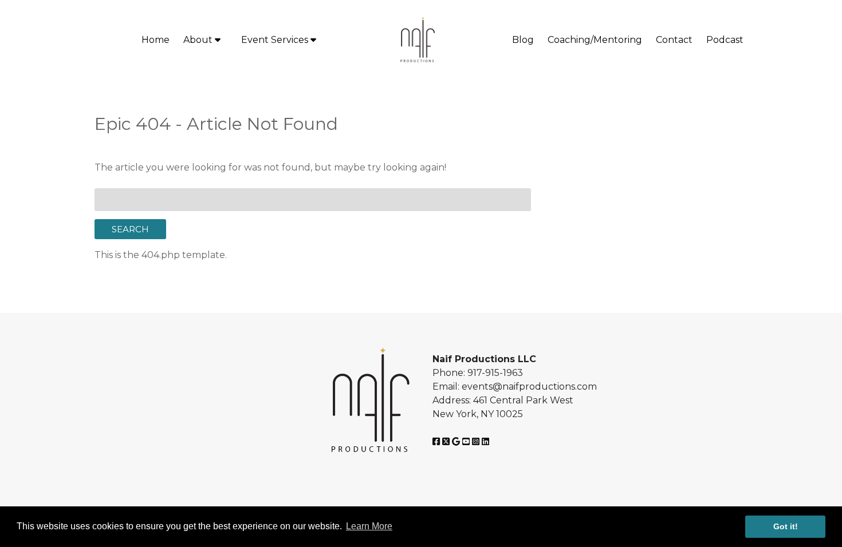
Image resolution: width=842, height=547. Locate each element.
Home (155, 39)
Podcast (724, 39)
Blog (523, 39)
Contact (674, 39)
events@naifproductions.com (529, 386)
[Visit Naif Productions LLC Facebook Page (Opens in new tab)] (436, 441)
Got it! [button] (785, 526)
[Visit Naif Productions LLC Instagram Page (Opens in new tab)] (475, 441)
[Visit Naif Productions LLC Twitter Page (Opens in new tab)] (446, 441)
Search (130, 229)
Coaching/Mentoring (595, 39)
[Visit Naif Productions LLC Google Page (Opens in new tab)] (456, 441)
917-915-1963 (495, 372)
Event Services (275, 39)
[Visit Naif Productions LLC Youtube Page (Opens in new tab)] (466, 441)
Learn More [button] (369, 526)
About (199, 39)
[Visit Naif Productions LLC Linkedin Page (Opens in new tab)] (485, 441)
